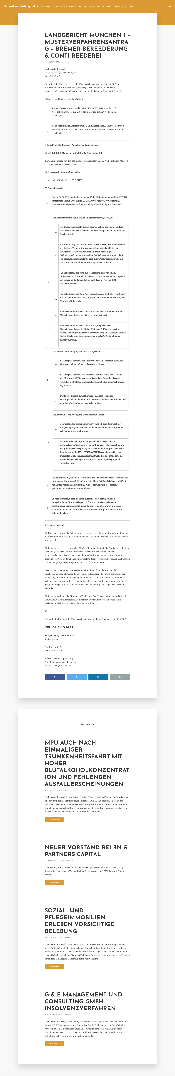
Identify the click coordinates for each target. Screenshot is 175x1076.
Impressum (148, 6)
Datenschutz (161, 6)
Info (128, 6)
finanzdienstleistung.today (21, 6)
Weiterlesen (54, 819)
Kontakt (136, 6)
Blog (121, 6)
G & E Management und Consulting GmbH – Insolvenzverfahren (83, 1002)
